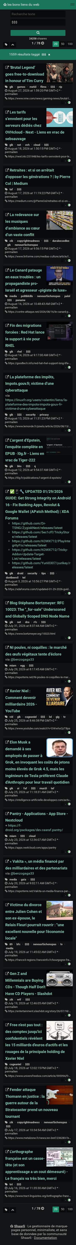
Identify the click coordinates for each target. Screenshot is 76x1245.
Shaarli (19, 1226)
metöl (33, 86)
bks (19, 466)
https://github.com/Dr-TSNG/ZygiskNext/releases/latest (37, 525)
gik (11, 86)
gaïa (23, 879)
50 (62, 44)
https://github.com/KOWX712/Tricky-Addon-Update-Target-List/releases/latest (40, 554)
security (31, 414)
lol (50, 716)
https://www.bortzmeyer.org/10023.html (31, 633)
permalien (33, 92)
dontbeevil (12, 577)
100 (70, 44)
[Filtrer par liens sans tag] (6, 45)
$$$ (44, 54)
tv (64, 716)
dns (27, 622)
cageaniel (31, 716)
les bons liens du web (23, 5)
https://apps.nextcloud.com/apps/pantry (31, 847)
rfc (35, 622)
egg (22, 665)
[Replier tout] (13, 45)
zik (11, 240)
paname (20, 300)
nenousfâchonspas (26, 244)
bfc (18, 944)
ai (18, 788)
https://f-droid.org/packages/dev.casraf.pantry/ (34, 827)
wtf (19, 999)
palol (67, 296)
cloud (37, 144)
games (21, 86)
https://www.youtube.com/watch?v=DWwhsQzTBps (38, 728)
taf (11, 189)
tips (43, 573)
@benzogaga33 (22, 659)
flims (43, 86)
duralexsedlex (60, 240)
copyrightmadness (28, 240)
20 (55, 44)
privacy (44, 414)
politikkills (27, 296)
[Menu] (72, 6)
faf (25, 788)
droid (20, 573)
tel (23, 577)
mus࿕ (43, 788)
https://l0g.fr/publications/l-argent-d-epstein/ (34, 477)
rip (60, 86)
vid (11, 716)
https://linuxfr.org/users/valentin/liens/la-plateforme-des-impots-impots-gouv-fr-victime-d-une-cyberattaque (36, 404)
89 (11, 944)
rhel (19, 351)
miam (13, 665)
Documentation (45, 1238)
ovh (27, 144)
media (13, 296)
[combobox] (38, 22)
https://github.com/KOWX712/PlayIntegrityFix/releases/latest (41, 543)
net (19, 144)
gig (57, 716)
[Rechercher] (38, 33)
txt (11, 1184)
